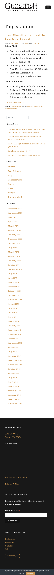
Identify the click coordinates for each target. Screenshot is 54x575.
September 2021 (15, 213)
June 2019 (12, 278)
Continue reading (14, 102)
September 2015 (15, 343)
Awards (11, 166)
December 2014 (15, 360)
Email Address (12, 511)
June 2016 (12, 312)
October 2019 (13, 265)
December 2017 (14, 286)
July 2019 (12, 273)
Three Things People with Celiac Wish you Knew (26, 145)
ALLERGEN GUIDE (12, 556)
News (10, 188)
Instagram (10, 539)
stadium (14, 109)
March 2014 (13, 386)
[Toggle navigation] (48, 7)
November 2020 (15, 239)
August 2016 (13, 304)
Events (11, 184)
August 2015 (13, 347)
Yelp (7, 549)
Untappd (9, 545)
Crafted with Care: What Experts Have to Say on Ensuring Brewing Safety (27, 131)
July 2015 (12, 351)
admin (26, 43)
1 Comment (36, 43)
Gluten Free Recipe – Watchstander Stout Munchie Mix (25, 138)
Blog (10, 175)
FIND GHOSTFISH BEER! (16, 477)
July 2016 (12, 308)
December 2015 (14, 330)
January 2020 (14, 260)
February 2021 (14, 230)
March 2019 (13, 282)
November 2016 (15, 299)
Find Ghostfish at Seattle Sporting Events (25, 36)
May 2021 (12, 217)
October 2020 (14, 243)
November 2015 (15, 334)
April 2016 (12, 317)
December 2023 (14, 208)
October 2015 (13, 338)
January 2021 (14, 234)
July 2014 (12, 377)
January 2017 (14, 295)
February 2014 (14, 390)
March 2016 (13, 321)
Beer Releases (14, 171)
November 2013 (15, 403)
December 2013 (14, 399)
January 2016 (14, 325)
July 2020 (12, 247)
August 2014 (13, 373)
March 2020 (13, 252)
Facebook (9, 542)
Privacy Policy (12, 484)
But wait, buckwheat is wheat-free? (24, 155)
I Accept (30, 573)
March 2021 (13, 226)
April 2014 (13, 382)
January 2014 (14, 395)
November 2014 (15, 364)
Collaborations (15, 179)
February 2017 (14, 291)
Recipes (11, 192)
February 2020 (14, 256)
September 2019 (15, 269)
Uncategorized (16, 106)
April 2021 (12, 221)
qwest (36, 106)
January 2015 (14, 356)
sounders (8, 109)
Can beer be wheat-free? (19, 151)
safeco (41, 106)
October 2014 (14, 369)
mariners (30, 106)
